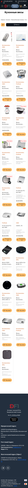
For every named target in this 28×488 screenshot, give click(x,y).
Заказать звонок (15, 6)
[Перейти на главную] (7, 6)
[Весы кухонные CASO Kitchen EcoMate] (7, 145)
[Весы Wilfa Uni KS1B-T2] (21, 250)
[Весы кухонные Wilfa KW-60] (7, 355)
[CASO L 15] (21, 215)
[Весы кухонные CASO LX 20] (21, 37)
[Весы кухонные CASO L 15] (7, 321)
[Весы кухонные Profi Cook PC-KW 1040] (21, 74)
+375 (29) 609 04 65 (7, 1)
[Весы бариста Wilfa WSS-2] (7, 286)
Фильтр (17, 24)
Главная (3, 19)
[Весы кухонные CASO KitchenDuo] (21, 286)
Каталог (8, 19)
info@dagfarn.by (17, 447)
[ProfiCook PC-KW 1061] (21, 180)
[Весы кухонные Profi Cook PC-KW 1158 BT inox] (21, 321)
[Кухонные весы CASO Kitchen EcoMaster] (7, 180)
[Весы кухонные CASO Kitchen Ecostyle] (7, 37)
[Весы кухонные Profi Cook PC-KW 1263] (21, 145)
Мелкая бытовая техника (17, 19)
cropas (15, 485)
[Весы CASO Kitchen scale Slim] (7, 250)
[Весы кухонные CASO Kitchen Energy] (7, 74)
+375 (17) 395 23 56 (22, 1)
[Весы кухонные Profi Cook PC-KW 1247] (7, 110)
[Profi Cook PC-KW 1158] (7, 215)
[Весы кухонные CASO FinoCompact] (21, 110)
